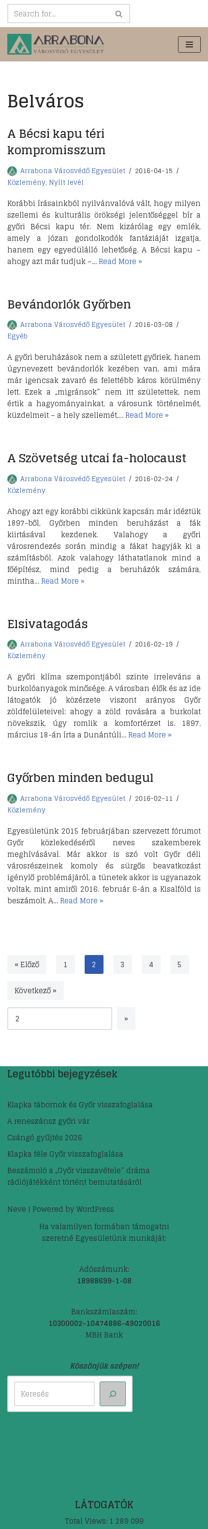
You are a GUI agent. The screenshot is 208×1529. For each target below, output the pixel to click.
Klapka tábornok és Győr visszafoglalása (80, 1104)
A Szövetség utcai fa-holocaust (96, 458)
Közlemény (26, 182)
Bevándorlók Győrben (69, 304)
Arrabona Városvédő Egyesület (72, 170)
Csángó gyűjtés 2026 (44, 1137)
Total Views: (87, 1521)
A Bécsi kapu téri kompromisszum (56, 142)
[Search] (119, 13)
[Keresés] (113, 1394)
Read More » (120, 261)
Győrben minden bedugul (80, 777)
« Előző (27, 964)
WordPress (95, 1209)
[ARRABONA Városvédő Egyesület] (55, 44)
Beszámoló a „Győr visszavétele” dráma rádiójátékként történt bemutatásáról (78, 1176)
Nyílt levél (66, 182)
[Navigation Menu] (189, 44)
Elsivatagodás (47, 624)
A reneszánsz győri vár (48, 1121)
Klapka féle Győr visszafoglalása (65, 1154)
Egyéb (17, 336)
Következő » (36, 990)
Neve (16, 1209)
